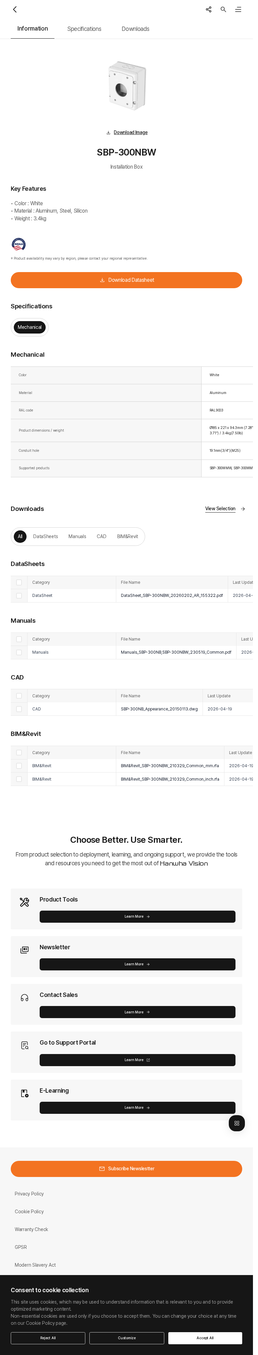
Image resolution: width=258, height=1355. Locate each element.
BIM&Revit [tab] (127, 536)
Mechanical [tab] (30, 327)
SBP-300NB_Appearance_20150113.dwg (159, 708)
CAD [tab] (101, 536)
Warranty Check (31, 1229)
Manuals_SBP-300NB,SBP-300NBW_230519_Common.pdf (176, 652)
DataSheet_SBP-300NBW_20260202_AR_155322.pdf (172, 595)
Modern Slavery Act (35, 1265)
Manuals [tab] (77, 536)
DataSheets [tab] (45, 536)
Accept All (205, 1338)
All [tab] (20, 536)
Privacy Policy (29, 1193)
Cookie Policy (29, 1211)
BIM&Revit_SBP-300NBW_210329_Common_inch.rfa (170, 779)
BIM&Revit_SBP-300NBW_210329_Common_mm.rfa (170, 765)
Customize (127, 1338)
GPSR (21, 1247)
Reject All (48, 1338)
